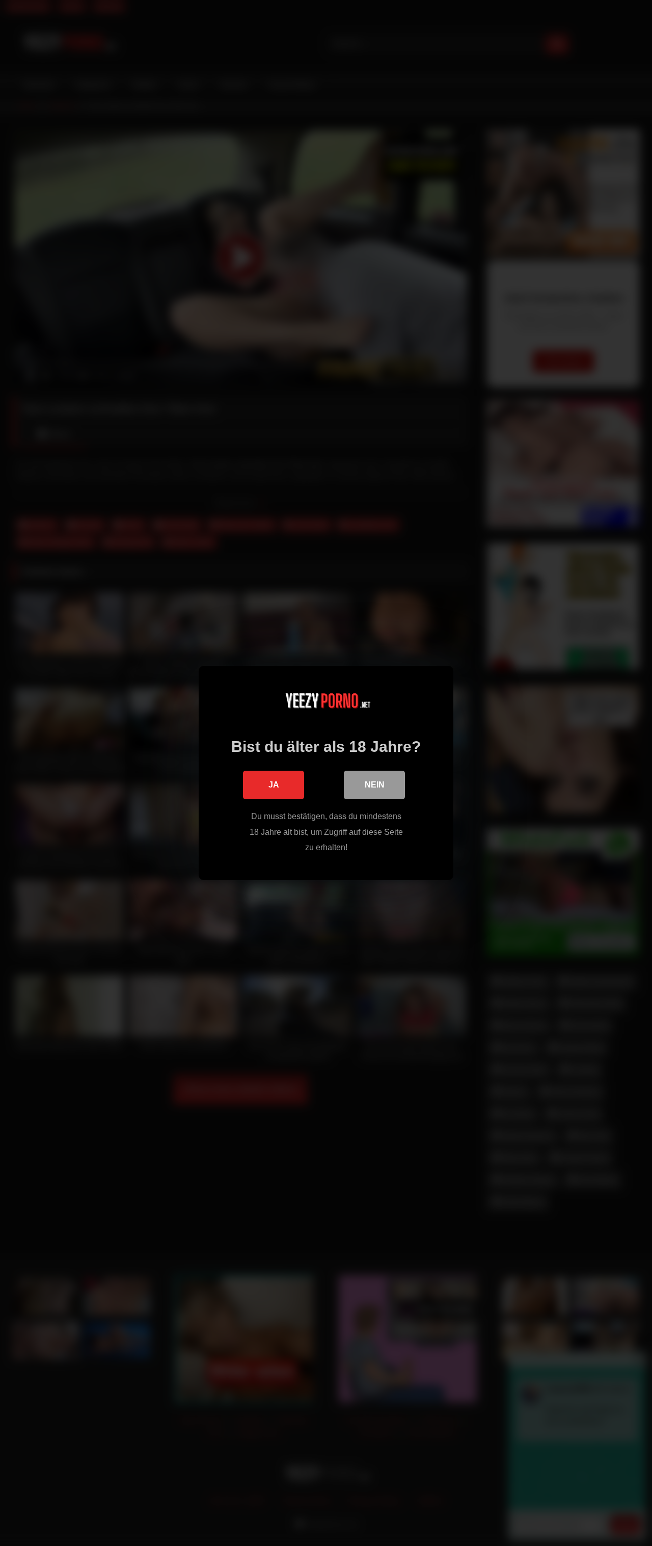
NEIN (375, 784)
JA (273, 784)
